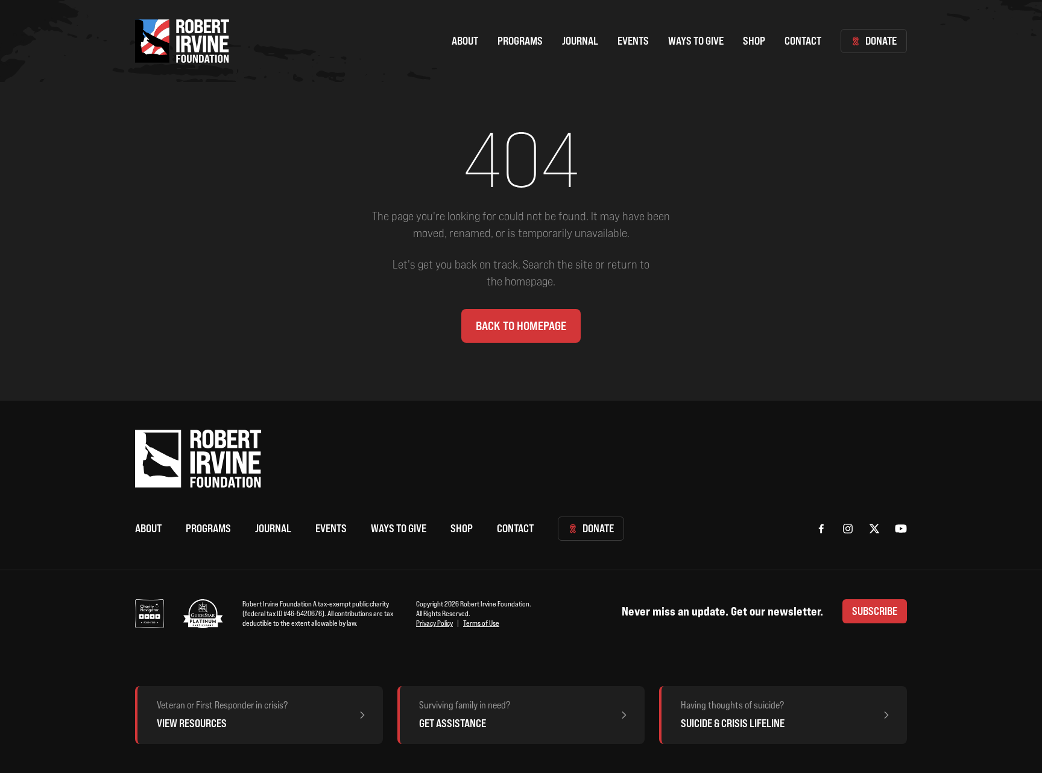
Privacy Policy (434, 623)
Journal (580, 40)
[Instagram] (848, 529)
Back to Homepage (521, 326)
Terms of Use (481, 623)
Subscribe (874, 611)
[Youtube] (901, 529)
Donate (881, 40)
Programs (520, 40)
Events (633, 40)
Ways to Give (696, 40)
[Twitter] (874, 529)
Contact (803, 40)
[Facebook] (821, 529)
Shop (754, 40)
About (465, 40)
